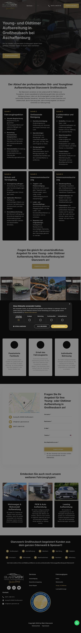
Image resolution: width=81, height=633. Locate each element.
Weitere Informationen (31, 312)
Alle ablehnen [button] (42, 326)
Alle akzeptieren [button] (59, 326)
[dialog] (40, 316)
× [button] (69, 304)
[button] (78, 595)
